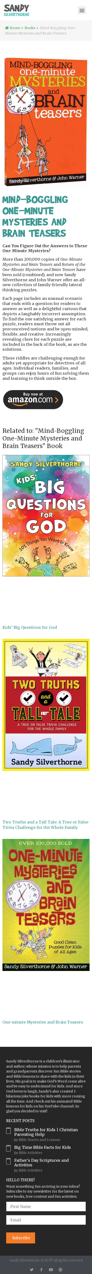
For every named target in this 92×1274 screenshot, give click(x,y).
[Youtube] (51, 1270)
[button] (82, 10)
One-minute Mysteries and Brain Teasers (42, 1022)
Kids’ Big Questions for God (29, 627)
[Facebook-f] (41, 1270)
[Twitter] (32, 1270)
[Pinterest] (60, 1270)
